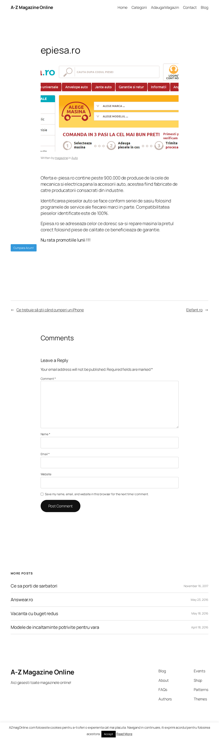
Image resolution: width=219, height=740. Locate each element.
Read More (124, 734)
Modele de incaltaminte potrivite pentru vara (55, 627)
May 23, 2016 (199, 600)
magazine (61, 158)
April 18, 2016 (199, 627)
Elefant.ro (194, 309)
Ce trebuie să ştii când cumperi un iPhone (50, 309)
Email (45, 454)
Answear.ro (22, 599)
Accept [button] (108, 734)
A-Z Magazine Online (32, 7)
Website (46, 474)
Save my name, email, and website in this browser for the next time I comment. (96, 494)
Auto (74, 158)
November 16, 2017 (196, 586)
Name (45, 434)
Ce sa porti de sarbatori (34, 585)
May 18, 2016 (199, 613)
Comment (48, 379)
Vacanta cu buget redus (34, 613)
